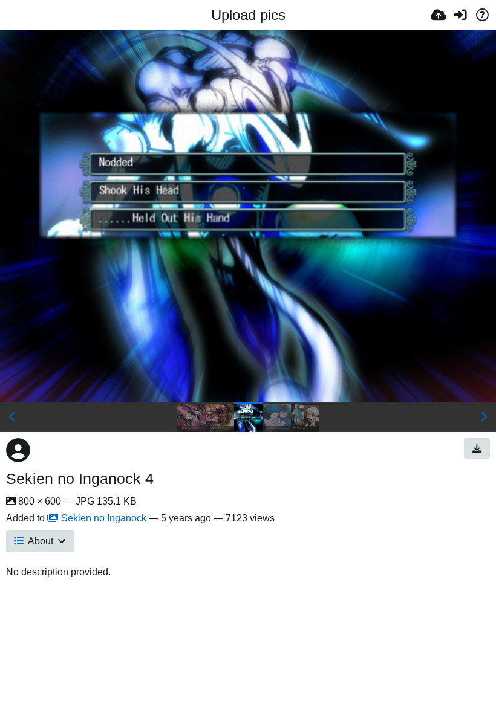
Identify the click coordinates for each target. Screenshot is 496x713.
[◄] (12, 417)
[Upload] (438, 15)
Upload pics (248, 15)
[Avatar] (18, 450)
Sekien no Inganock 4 (80, 478)
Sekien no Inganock (103, 518)
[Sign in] (460, 15)
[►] (484, 417)
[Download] (477, 448)
